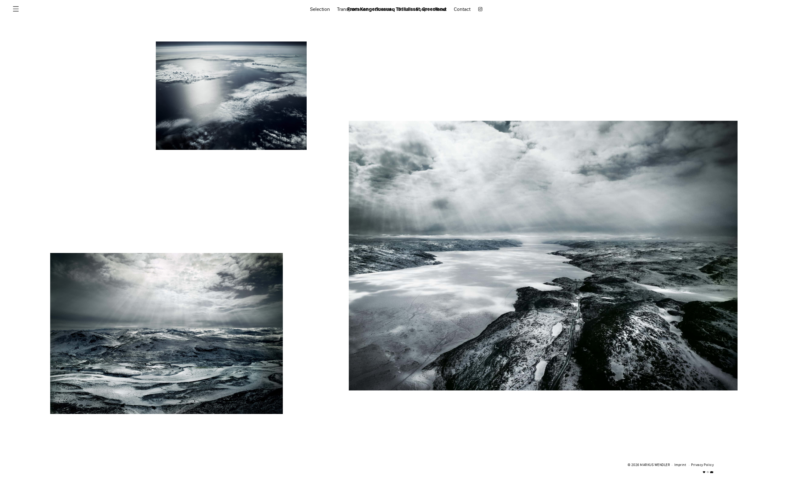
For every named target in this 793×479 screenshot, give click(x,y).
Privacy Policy (702, 465)
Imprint (680, 465)
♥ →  (708, 472)
